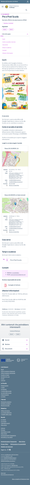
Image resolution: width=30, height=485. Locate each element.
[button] (15, 34)
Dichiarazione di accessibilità (18, 444)
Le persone (4, 389)
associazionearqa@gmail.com (18, 275)
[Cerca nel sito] (26, 10)
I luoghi (3, 387)
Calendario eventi (5, 423)
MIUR (2, 369)
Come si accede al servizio (8, 42)
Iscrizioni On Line (5, 377)
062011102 (12, 230)
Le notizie (3, 420)
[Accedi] (27, 2)
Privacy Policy (4, 444)
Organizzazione (5, 395)
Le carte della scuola (6, 393)
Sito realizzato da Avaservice (7, 474)
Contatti (4, 50)
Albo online (4, 425)
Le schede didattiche (6, 413)
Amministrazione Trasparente (8, 435)
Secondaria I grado (5, 432)
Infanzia (3, 428)
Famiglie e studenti (6, 404)
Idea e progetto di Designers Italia (20, 479)
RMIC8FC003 (15, 465)
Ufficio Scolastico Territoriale (8, 373)
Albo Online (4, 434)
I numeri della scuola (6, 391)
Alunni (4, 29)
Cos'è (3, 39)
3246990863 (15, 273)
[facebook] (8, 449)
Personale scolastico (6, 402)
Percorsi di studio (5, 405)
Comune (3, 380)
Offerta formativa (5, 411)
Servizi (11, 29)
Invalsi (2, 379)
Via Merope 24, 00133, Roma (11, 454)
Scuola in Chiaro (5, 375)
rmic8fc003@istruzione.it (15, 180)
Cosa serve (5, 45)
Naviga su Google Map (14, 185)
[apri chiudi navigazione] (3, 7)
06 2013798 (12, 183)
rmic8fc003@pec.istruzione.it (15, 182)
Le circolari (3, 421)
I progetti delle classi (6, 414)
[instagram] (10, 449)
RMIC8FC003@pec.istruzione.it (8, 461)
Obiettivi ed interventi (7, 447)
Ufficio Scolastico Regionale (8, 371)
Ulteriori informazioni (7, 53)
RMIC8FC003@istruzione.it (10, 458)
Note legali (3, 473)
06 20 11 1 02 (9, 456)
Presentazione (4, 386)
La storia (3, 397)
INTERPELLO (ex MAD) (7, 437)
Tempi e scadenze (6, 47)
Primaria (3, 430)
